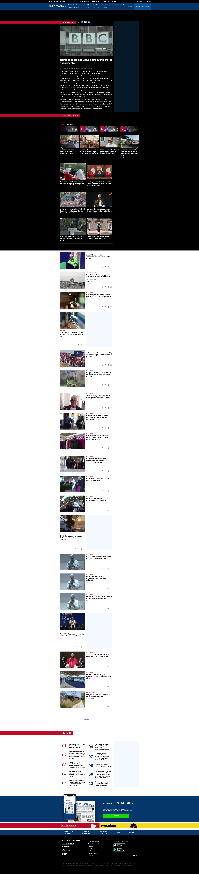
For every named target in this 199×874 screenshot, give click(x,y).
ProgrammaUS (71, 4)
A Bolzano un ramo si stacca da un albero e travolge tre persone (67, 151)
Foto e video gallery (70, 116)
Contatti (90, 848)
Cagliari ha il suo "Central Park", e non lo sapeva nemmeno (98, 695)
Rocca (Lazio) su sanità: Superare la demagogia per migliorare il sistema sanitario (99, 211)
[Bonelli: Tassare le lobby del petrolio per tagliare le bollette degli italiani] (110, 141)
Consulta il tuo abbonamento (68, 832)
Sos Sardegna (89, 7)
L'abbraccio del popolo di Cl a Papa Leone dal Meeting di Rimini (98, 499)
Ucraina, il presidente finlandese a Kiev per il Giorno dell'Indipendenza (98, 295)
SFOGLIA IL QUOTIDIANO (142, 6)
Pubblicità (90, 846)
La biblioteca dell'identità (103, 832)
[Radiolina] (95, 1)
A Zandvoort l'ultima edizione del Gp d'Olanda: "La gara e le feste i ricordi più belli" (99, 354)
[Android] (125, 850)
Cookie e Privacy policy (93, 841)
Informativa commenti (93, 853)
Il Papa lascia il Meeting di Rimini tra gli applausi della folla (99, 479)
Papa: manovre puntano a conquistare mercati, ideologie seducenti (97, 578)
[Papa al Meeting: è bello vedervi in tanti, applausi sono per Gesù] (72, 621)
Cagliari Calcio (104, 7)
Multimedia (68, 22)
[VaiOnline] (106, 1)
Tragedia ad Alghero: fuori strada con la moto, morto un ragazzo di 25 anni (77, 745)
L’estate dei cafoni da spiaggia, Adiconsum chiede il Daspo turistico (98, 276)
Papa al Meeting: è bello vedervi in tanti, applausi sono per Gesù (72, 635)
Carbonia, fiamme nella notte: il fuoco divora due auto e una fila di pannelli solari (129, 152)
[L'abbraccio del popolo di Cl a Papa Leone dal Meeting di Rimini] (72, 504)
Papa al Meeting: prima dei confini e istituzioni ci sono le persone (98, 557)
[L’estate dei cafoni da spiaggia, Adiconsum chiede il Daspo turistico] (72, 280)
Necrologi (119, 4)
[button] (79, 22)
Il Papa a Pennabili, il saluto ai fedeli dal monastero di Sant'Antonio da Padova (98, 374)
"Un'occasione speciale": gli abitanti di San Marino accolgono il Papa (98, 655)
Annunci (114, 4)
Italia (88, 4)
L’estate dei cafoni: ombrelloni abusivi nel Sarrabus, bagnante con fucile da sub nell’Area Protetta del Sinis (102, 756)
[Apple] (125, 845)
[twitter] (49, 1)
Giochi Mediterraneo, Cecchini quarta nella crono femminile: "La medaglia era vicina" (98, 417)
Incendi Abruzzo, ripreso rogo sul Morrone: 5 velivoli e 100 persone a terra (72, 334)
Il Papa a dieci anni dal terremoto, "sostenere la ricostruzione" (98, 237)
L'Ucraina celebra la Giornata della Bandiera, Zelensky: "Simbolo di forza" (72, 238)
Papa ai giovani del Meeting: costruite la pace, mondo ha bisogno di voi (99, 676)
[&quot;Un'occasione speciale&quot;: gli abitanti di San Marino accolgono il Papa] (72, 660)
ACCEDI (149, 1)
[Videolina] (84, 1)
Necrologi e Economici (93, 843)
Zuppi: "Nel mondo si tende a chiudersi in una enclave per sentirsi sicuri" (98, 257)
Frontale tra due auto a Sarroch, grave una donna (103, 765)
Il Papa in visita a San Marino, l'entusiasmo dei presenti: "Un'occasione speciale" (96, 460)
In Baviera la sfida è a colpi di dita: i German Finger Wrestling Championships (89, 151)
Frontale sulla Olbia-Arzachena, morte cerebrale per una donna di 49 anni (77, 774)
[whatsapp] (54, 1)
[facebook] (51, 1)
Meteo (125, 4)
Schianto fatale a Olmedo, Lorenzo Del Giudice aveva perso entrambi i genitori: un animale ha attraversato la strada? (77, 755)
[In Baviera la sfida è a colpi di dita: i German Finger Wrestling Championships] (89, 141)
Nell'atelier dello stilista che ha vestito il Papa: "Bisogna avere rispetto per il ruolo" (97, 437)
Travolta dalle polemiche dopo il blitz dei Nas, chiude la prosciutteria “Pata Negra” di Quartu (77, 783)
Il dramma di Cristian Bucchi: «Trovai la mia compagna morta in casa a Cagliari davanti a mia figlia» (77, 764)
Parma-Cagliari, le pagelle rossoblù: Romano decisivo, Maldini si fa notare (103, 783)
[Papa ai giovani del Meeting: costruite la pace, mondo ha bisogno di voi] (72, 679)
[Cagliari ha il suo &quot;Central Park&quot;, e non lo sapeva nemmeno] (72, 699)
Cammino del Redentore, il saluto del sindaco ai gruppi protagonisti (72, 183)
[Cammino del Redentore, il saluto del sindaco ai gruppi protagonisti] (73, 171)
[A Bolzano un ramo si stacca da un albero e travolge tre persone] (69, 141)
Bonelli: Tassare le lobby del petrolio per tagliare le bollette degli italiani (109, 151)
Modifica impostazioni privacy (95, 850)
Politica (98, 4)
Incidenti (96, 7)
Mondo (92, 4)
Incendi (82, 7)
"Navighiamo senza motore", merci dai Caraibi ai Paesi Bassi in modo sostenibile (72, 538)
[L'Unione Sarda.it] (57, 6)
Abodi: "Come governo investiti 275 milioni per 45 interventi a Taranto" (99, 397)
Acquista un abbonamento (86, 832)
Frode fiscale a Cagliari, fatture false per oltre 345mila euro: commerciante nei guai (102, 746)
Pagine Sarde (131, 832)
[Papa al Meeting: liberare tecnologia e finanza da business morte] (72, 601)
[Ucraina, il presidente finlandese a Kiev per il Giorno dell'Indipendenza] (72, 300)
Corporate (90, 855)
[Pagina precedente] (91, 720)
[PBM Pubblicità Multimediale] (114, 1)
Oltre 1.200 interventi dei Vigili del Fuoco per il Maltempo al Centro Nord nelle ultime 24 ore (72, 211)
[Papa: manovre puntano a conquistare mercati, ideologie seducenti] (72, 581)
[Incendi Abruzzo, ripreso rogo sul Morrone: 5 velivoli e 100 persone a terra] (72, 320)
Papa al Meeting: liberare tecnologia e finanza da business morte (99, 597)
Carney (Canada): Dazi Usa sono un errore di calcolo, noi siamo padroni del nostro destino (99, 183)
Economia (103, 4)
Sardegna (83, 4)
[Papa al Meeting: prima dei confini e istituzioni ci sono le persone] (72, 562)
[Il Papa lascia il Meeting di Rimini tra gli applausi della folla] (72, 484)
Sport (108, 4)
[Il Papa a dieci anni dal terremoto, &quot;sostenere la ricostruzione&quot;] (99, 226)
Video (77, 4)
